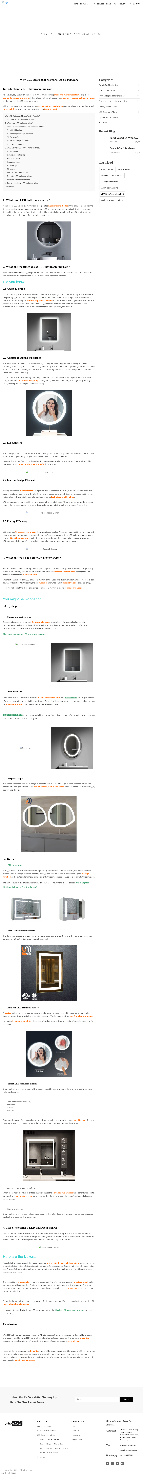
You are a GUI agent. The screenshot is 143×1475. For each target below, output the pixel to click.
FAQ (114, 4)
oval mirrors (71, 697)
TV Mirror (119, 122)
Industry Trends (123, 169)
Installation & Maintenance (112, 175)
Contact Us (135, 4)
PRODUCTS (85, 4)
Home (75, 4)
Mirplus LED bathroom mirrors (69, 1310)
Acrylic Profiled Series (119, 85)
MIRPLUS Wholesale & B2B (112, 194)
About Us (122, 4)
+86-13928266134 (126, 1455)
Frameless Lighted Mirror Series (119, 101)
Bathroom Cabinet (119, 90)
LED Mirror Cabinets (109, 187)
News (108, 4)
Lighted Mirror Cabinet (119, 117)
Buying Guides (107, 169)
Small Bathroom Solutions (112, 200)
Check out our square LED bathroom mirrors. (24, 634)
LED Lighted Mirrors (109, 181)
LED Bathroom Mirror (119, 112)
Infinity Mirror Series (119, 106)
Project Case (99, 4)
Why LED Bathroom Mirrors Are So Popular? (40, 61)
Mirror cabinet (14, 865)
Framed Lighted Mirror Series (119, 95)
